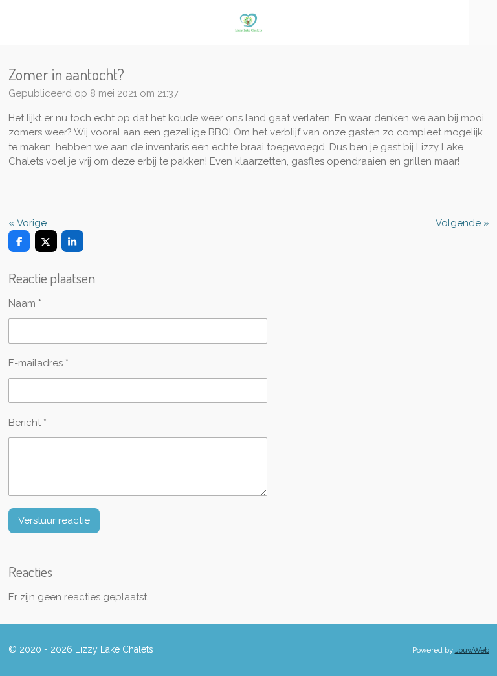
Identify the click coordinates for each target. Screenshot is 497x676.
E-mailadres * (38, 363)
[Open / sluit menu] (483, 22)
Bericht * (27, 422)
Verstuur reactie (54, 520)
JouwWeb (472, 650)
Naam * (24, 303)
